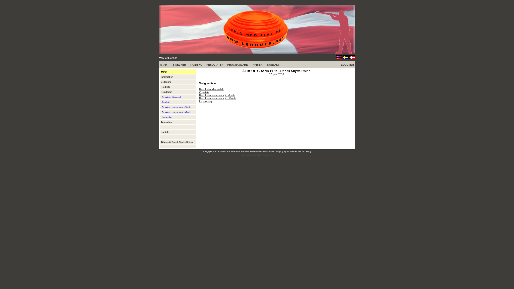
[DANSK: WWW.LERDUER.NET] (352, 58)
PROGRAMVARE (237, 64)
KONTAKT (273, 64)
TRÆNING (196, 64)
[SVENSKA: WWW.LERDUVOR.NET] (346, 58)
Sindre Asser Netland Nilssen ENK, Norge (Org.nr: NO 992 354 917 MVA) (277, 152)
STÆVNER (179, 64)
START (164, 64)
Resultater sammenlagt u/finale (217, 95)
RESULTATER (214, 64)
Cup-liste (204, 92)
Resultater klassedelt (211, 89)
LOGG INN (347, 64)
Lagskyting (205, 101)
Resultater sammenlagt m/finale (217, 98)
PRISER (257, 64)
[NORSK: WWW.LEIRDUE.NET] (339, 58)
